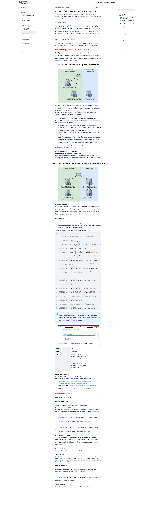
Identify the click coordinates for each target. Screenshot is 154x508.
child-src (122, 38)
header (58, 437)
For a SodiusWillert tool (125, 28)
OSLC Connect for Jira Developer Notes (25, 40)
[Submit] (120, 2)
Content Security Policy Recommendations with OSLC (28, 36)
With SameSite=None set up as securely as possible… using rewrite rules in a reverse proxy (127, 25)
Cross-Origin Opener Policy (124, 40)
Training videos (112, 2)
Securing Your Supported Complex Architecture (29, 33)
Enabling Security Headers (123, 32)
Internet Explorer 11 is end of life (62, 461)
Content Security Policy (124, 34)
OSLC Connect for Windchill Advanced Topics (26, 47)
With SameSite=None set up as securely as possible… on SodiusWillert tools (127, 21)
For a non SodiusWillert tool (125, 30)
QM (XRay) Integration (25, 43)
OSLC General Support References (28, 15)
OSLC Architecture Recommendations (26, 29)
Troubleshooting (23, 49)
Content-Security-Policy (62, 404)
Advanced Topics (24, 12)
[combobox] (126, 2)
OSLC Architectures (25, 25)
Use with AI (97, 7)
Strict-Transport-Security (125, 46)
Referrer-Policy (123, 48)
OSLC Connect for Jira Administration (28, 17)
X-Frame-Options (124, 44)
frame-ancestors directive (62, 417)
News (22, 52)
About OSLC (23, 10)
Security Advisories (24, 54)
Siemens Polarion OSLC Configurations (28, 23)
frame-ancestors (124, 36)
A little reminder (122, 10)
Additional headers (123, 42)
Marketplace (100, 2)
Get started (23, 7)
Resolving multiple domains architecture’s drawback (126, 15)
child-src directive (61, 427)
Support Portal (106, 2)
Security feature (60, 145)
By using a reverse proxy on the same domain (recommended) (126, 18)
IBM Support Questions (26, 20)
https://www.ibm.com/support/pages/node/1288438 (80, 388)
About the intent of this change (124, 12)
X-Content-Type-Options (125, 50)
